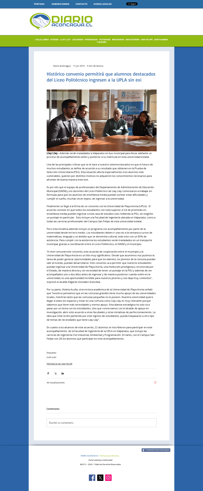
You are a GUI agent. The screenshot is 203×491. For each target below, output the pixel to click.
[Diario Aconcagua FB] (92, 478)
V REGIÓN (101, 42)
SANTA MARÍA (161, 39)
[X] (100, 478)
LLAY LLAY (65, 39)
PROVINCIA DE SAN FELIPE (59, 363)
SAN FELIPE (147, 39)
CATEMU (54, 39)
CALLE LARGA (42, 39)
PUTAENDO (105, 39)
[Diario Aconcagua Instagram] (108, 478)
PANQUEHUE (91, 39)
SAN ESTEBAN (133, 39)
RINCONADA (118, 39)
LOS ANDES (77, 39)
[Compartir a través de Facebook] (48, 373)
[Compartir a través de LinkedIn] (62, 373)
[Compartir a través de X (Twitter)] (55, 373)
